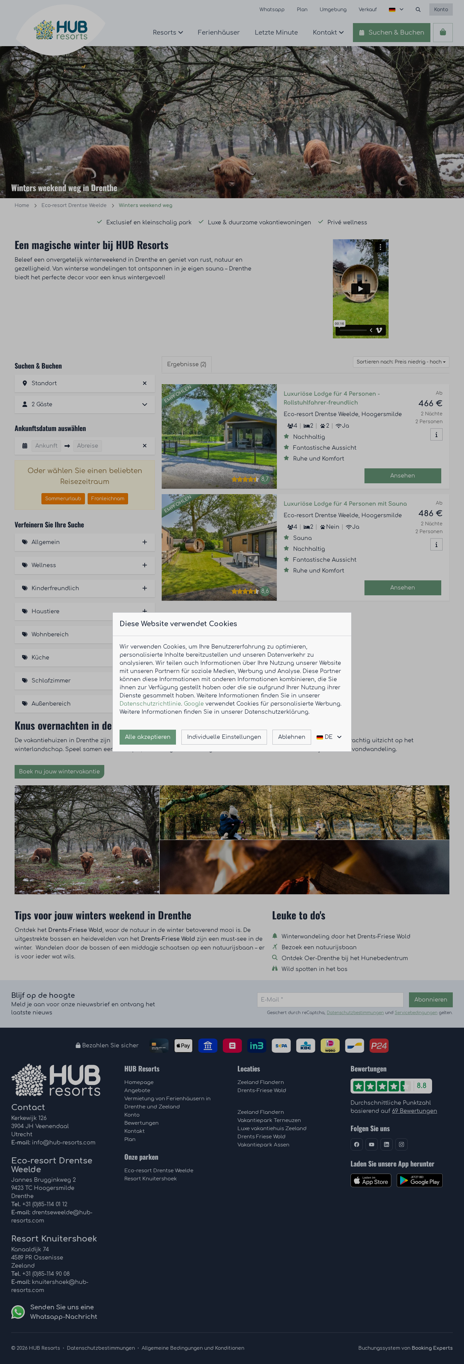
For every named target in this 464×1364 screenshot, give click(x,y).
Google (194, 704)
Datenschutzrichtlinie (150, 704)
